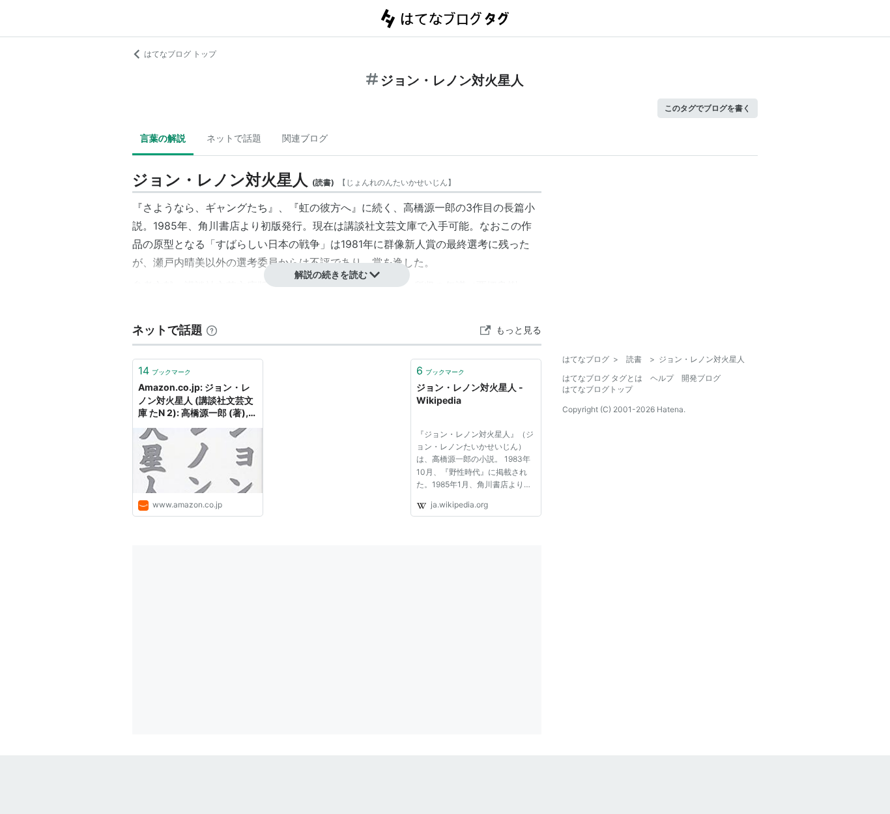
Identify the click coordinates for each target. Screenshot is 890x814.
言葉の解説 (163, 137)
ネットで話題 (234, 137)
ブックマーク (164, 370)
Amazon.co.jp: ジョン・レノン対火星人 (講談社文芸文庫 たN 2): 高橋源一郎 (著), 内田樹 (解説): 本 (195, 401)
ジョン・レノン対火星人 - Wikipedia (469, 394)
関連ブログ (305, 137)
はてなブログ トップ (180, 54)
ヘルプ (662, 378)
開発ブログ (701, 378)
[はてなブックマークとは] (212, 330)
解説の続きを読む (330, 274)
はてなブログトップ (597, 389)
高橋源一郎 (429, 207)
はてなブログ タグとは (602, 378)
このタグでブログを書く (708, 108)
